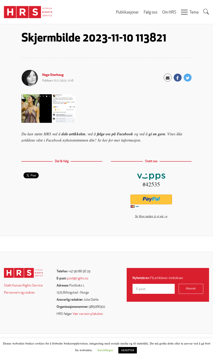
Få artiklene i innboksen (158, 278)
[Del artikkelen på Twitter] (188, 78)
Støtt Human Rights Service (23, 285)
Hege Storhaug (53, 75)
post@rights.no (77, 278)
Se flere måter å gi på (149, 216)
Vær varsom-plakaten (88, 314)
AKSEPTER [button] (127, 350)
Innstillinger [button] (105, 350)
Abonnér (191, 288)
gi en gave (157, 134)
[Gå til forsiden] (23, 273)
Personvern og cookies (19, 292)
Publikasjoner (127, 13)
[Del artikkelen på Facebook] (178, 78)
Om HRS (169, 13)
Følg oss (150, 13)
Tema (193, 13)
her (105, 140)
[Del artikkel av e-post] (168, 78)
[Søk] (206, 12)
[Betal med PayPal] (151, 199)
